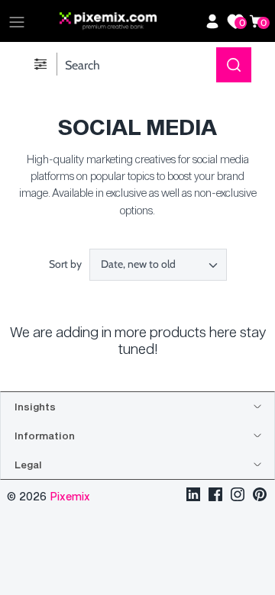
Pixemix (70, 496)
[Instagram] (237, 496)
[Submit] (233, 64)
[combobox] (158, 265)
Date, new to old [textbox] (138, 264)
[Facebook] (215, 496)
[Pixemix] (128, 21)
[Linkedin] (193, 496)
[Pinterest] (260, 496)
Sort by (65, 264)
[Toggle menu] (17, 21)
